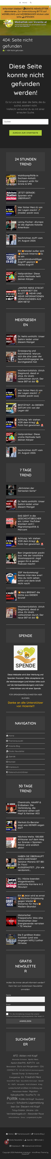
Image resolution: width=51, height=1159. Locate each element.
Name (8, 995)
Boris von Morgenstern (28, 1066)
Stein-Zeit (15, 1106)
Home (11, 735)
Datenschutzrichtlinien (18, 772)
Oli (39, 1095)
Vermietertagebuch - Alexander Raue (25, 1113)
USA (36, 1110)
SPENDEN (29, 16)
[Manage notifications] (6, 1142)
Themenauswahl (15, 741)
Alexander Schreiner (19, 1059)
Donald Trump (18, 1073)
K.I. (9, 1084)
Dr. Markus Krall (32, 1073)
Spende (11, 756)
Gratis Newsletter (16, 751)
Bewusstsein (11, 1066)
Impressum (13, 767)
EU (22, 1077)
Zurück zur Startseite (25, 133)
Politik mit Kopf (26, 1099)
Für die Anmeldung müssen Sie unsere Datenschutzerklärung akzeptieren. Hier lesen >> (25, 1015)
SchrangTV (11, 1103)
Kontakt (11, 762)
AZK (37, 1063)
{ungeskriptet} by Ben (34, 1117)
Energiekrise (14, 1077)
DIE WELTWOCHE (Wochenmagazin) (31, 1070)
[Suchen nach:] (30, 3)
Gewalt (41, 1081)
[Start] (4, 50)
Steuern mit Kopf (30, 1106)
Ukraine (29, 1110)
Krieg (40, 1084)
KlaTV (14, 1084)
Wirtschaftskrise (14, 1117)
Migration (33, 1091)
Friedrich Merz (33, 1077)
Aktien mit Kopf (28, 1055)
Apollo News (33, 1059)
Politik (12, 1098)
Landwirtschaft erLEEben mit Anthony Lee (25, 1088)
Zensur (23, 1117)
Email (8, 1004)
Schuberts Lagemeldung (30, 1102)
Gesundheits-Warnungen (29, 1081)
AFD (15, 1055)
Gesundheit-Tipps (13, 1081)
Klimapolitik (21, 1084)
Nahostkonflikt (17, 1094)
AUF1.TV (31, 1062)
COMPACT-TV (12, 1070)
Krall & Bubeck (31, 1084)
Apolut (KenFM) (18, 1063)
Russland (39, 1099)
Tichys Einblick (18, 1110)
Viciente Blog (14, 746)
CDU (42, 1066)
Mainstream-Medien (20, 1091)
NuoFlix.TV (31, 1094)
